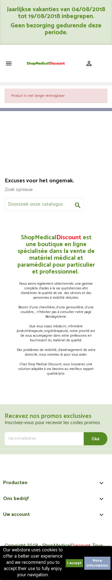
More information (97, 563)
